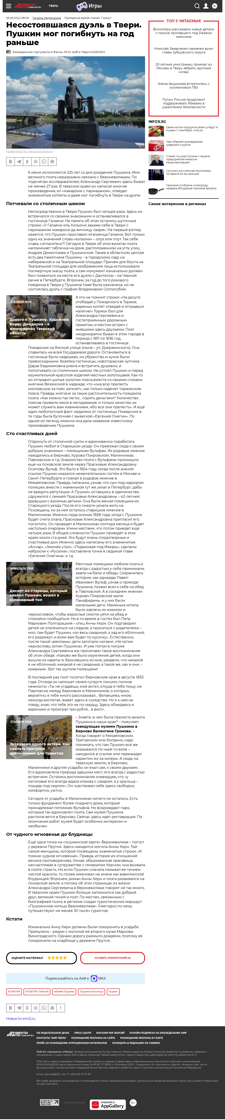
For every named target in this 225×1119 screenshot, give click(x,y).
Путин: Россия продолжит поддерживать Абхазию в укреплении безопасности (183, 103)
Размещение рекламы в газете (141, 1038)
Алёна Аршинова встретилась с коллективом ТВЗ (184, 85)
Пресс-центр (82, 1033)
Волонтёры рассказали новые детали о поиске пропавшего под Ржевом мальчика (183, 33)
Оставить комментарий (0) (112, 958)
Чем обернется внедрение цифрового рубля (184, 143)
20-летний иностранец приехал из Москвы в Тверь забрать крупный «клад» (184, 68)
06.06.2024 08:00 (17, 18)
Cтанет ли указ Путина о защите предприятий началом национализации (188, 159)
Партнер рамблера (74, 1102)
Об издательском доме (52, 1033)
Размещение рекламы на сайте (93, 1038)
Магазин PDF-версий (110, 1033)
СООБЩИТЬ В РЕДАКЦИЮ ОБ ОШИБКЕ (136, 1043)
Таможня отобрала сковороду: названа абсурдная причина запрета (191, 187)
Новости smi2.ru (20, 1019)
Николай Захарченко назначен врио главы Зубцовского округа (183, 50)
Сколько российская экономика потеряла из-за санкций (188, 172)
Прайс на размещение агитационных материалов (71, 1043)
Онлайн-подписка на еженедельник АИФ (158, 1033)
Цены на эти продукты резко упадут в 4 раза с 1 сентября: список (192, 129)
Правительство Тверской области (29, 151)
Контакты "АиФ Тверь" (51, 1038)
